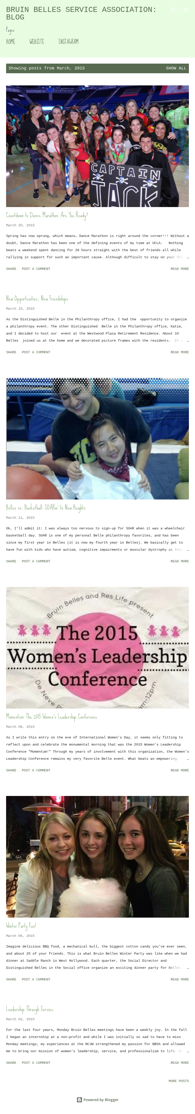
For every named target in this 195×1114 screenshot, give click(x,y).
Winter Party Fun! (21, 926)
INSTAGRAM (68, 42)
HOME (10, 42)
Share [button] (11, 269)
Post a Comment (36, 269)
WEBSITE (36, 42)
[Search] (174, 9)
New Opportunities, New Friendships (37, 298)
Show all (176, 68)
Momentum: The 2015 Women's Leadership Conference (51, 716)
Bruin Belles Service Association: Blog (81, 14)
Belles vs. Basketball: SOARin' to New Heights (46, 507)
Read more (180, 269)
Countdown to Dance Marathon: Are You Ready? (47, 215)
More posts (179, 1081)
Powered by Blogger (101, 1099)
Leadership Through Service (29, 1009)
